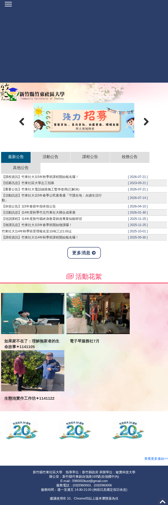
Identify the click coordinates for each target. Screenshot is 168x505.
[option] (84, 120)
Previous (23, 121)
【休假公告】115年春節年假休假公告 (29, 206)
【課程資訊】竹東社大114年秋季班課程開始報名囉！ (40, 237)
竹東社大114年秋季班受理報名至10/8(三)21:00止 (37, 231)
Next (144, 121)
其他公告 (21, 167)
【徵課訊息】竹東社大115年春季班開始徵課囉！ (37, 225)
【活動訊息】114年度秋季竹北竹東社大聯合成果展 (38, 212)
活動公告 (50, 157)
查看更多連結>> (156, 458)
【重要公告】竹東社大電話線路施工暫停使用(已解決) (40, 189)
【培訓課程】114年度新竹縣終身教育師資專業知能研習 (42, 219)
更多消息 (82, 252)
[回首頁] (33, 91)
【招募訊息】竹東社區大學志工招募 (28, 183)
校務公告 (130, 157)
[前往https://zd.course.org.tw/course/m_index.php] (84, 120)
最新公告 (16, 157)
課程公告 (90, 157)
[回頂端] (162, 503)
